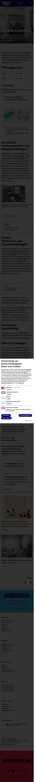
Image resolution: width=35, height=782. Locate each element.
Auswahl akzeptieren (25, 415)
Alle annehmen (6, 418)
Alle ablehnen (6, 415)
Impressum (21, 382)
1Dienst (8, 398)
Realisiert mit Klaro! (28, 420)
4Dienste (8, 403)
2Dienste (8, 389)
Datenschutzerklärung (6, 382)
